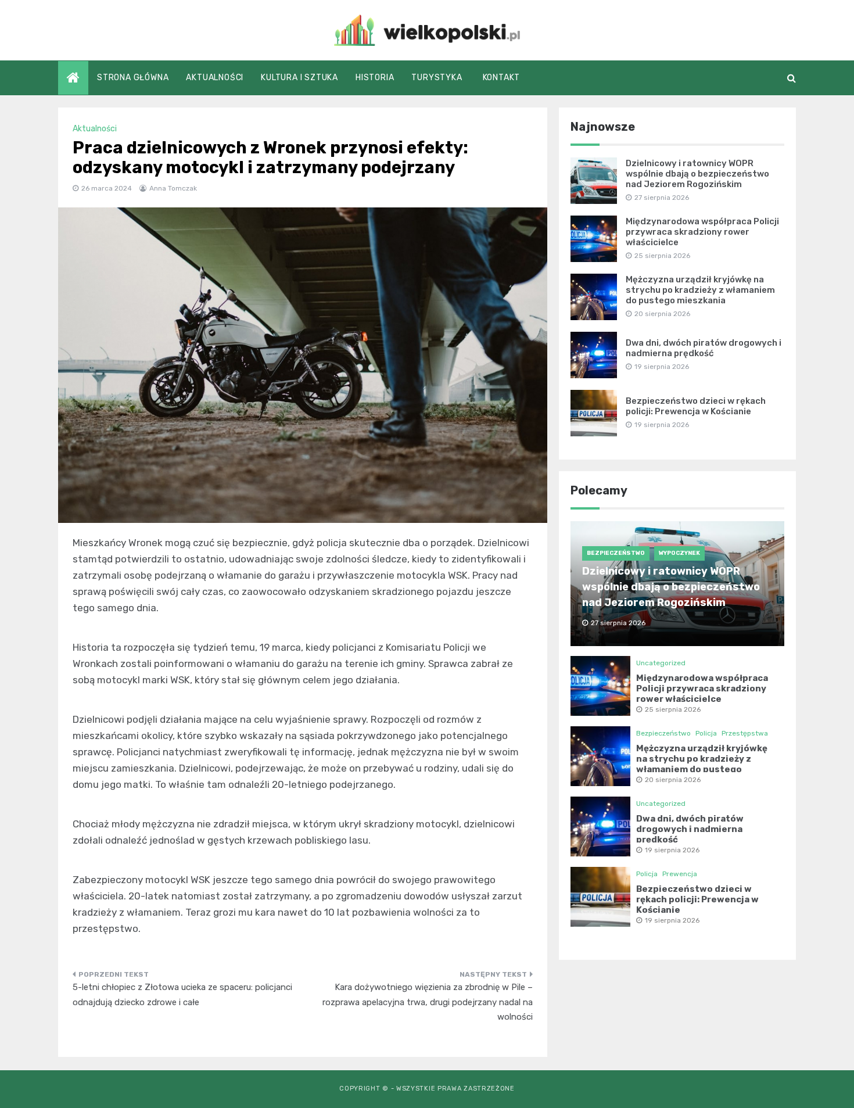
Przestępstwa (745, 733)
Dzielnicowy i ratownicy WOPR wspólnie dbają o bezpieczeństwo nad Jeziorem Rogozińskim (697, 173)
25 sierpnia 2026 (673, 709)
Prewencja (679, 874)
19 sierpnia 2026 (672, 850)
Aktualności (214, 78)
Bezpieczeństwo (616, 553)
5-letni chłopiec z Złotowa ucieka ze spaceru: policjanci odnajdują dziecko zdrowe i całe (182, 994)
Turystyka (436, 78)
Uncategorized (661, 663)
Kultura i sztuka (299, 78)
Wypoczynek (679, 553)
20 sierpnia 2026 (673, 780)
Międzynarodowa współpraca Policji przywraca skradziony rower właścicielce (702, 232)
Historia (375, 78)
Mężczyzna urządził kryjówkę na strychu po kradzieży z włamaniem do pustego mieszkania (700, 290)
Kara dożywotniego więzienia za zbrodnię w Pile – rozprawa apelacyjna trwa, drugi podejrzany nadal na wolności (427, 1002)
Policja (706, 733)
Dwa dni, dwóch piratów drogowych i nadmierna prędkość (703, 348)
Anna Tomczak (173, 188)
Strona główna (132, 78)
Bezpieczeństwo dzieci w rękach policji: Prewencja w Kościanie (696, 406)
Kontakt (502, 78)
